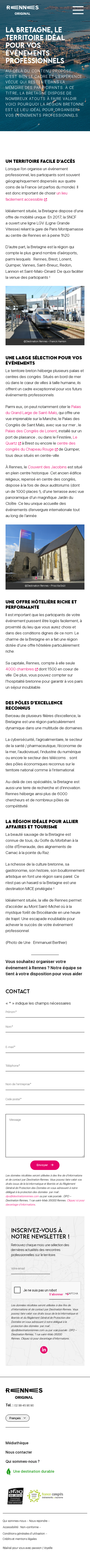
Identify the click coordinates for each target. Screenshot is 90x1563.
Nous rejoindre (38, 1521)
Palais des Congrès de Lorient (31, 430)
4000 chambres (20, 668)
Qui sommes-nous (14, 1521)
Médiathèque (17, 1443)
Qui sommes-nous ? (23, 1461)
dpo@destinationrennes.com (22, 1196)
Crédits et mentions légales (20, 1539)
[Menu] (78, 10)
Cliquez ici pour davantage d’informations (45, 1338)
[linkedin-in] (44, 1350)
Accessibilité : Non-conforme (21, 1527)
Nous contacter (19, 1452)
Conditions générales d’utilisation (24, 1533)
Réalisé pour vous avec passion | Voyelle (27, 1548)
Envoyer (42, 1165)
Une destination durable (33, 1471)
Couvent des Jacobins (47, 466)
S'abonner (56, 1294)
